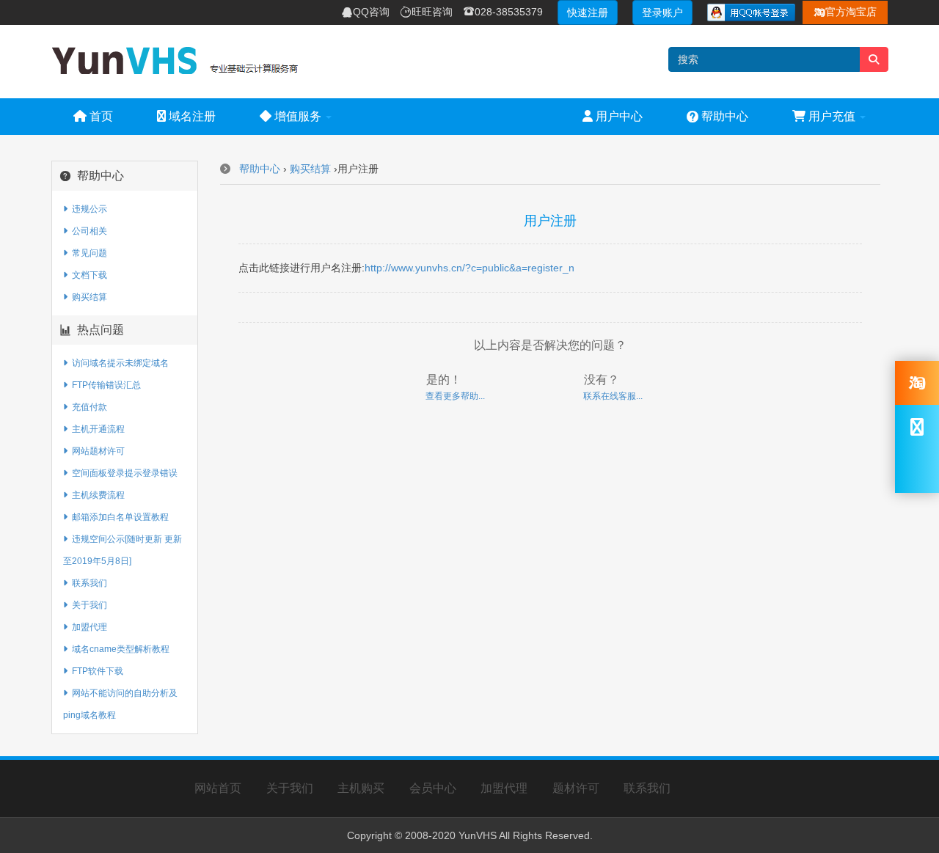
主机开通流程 (96, 429)
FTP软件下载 (95, 671)
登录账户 (662, 12)
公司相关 (87, 231)
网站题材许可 (96, 451)
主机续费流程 (96, 495)
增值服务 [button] (297, 116)
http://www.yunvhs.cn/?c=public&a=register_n (469, 268)
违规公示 (87, 209)
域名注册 (191, 116)
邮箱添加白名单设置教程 (118, 517)
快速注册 (587, 12)
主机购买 (360, 788)
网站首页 (217, 788)
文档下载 (87, 275)
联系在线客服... (613, 396)
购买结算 (87, 297)
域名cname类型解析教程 (118, 649)
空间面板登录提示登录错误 (122, 473)
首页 (100, 116)
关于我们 (87, 605)
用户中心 (618, 116)
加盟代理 (87, 627)
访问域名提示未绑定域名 (118, 363)
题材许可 (575, 788)
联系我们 (87, 583)
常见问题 (87, 253)
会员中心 (432, 788)
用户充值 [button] (831, 116)
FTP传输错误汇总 (104, 385)
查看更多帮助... (455, 396)
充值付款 (87, 407)
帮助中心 (717, 116)
